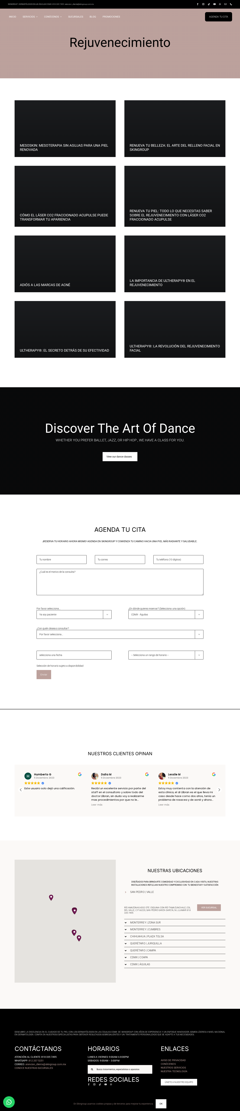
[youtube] (214, 4)
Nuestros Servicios (173, 1067)
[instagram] (203, 4)
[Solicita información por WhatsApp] (9, 1102)
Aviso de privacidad (173, 1060)
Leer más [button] (29, 804)
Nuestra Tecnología (174, 1071)
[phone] (231, 4)
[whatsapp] (220, 4)
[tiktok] (209, 4)
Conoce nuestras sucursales (34, 1068)
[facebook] (198, 4)
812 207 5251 (36, 1060)
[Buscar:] (120, 1069)
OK (161, 1103)
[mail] (225, 4)
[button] (219, 789)
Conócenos (168, 1064)
